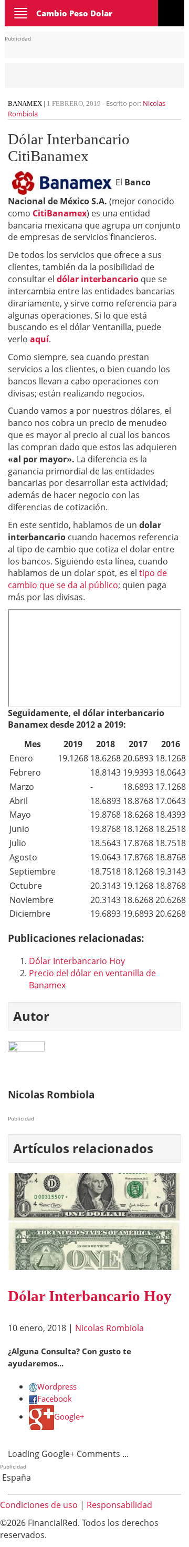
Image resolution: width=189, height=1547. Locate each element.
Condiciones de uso (39, 1505)
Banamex (25, 103)
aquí (39, 339)
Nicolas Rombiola (109, 1328)
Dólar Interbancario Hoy (77, 961)
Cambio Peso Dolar (74, 13)
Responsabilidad (119, 1505)
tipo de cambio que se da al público (87, 579)
